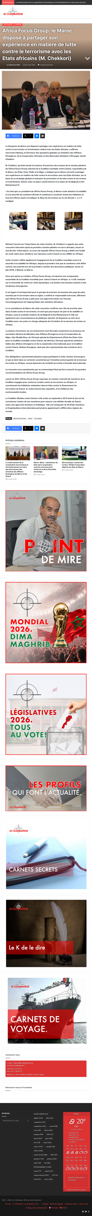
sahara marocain (41, 1175)
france (38, 1138)
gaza (48, 1138)
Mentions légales (56, 1204)
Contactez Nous (71, 1204)
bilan (49, 1118)
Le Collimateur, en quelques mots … (26, 1204)
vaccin (48, 1179)
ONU (54, 1155)
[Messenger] (36, 136)
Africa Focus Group (19, 418)
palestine (39, 1159)
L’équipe (45, 1204)
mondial (50, 1147)
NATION (18, 24)
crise (37, 1130)
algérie (38, 1118)
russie (37, 1171)
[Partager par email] (42, 136)
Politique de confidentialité (36, 1208)
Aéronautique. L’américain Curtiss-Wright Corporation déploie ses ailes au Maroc (73, 464)
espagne (38, 1134)
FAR (50, 1134)
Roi (47, 1163)
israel (47, 1142)
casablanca (39, 1122)
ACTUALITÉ (8, 24)
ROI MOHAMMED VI (42, 1167)
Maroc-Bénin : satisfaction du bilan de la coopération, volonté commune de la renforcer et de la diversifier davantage (46, 467)
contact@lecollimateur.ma (23, 1063)
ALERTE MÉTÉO (41, 1114)
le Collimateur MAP (13, 65)
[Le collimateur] (13, 12)
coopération (40, 1126)
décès (48, 1130)
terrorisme (38, 418)
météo (38, 1151)
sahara (49, 1171)
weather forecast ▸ (77, 1190)
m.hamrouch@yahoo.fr (16, 1065)
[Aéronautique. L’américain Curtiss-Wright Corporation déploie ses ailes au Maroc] (74, 453)
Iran (37, 1142)
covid (53, 1126)
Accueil (8, 1204)
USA (37, 1179)
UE (55, 1175)
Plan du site (83, 1204)
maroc (30, 418)
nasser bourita (40, 1155)
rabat (37, 1163)
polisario (52, 1159)
